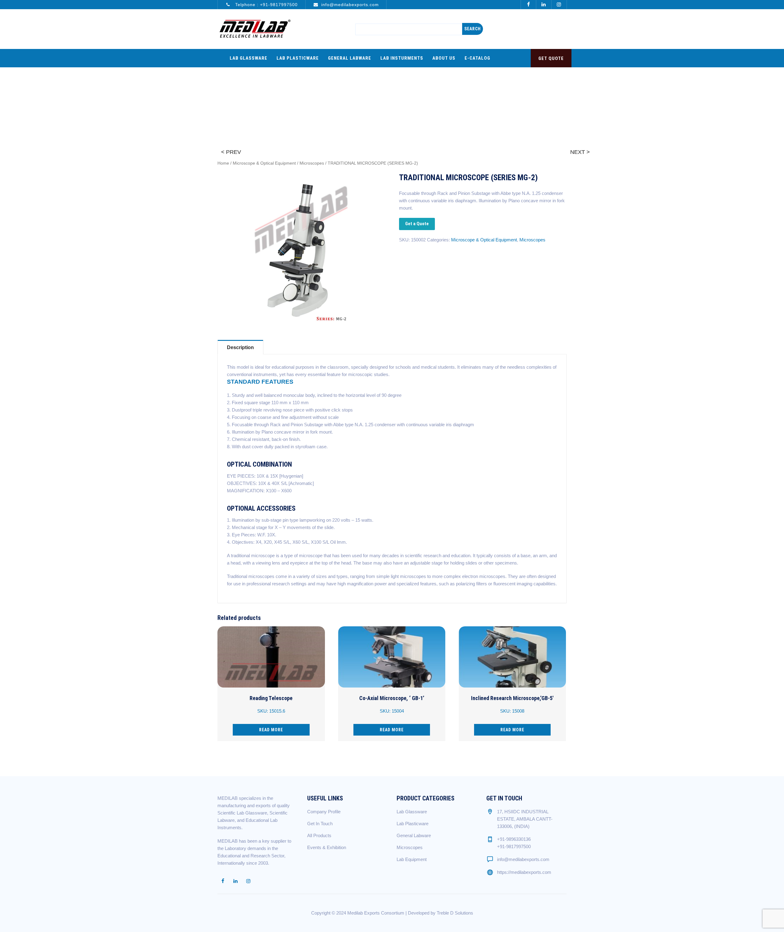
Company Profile (324, 811)
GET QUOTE (551, 58)
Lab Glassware (248, 58)
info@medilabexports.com (350, 4)
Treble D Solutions (455, 912)
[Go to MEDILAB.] (466, 92)
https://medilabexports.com (524, 872)
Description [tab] (240, 347)
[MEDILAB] (254, 29)
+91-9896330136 (514, 839)
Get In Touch (320, 823)
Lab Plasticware (298, 58)
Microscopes (312, 163)
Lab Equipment (412, 859)
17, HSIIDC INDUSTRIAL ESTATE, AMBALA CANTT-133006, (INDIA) (524, 819)
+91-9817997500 (279, 4)
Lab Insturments (401, 58)
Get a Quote (417, 223)
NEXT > (580, 152)
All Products (319, 835)
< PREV (231, 152)
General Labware (349, 58)
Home (223, 163)
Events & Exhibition (326, 847)
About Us (443, 58)
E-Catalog (477, 58)
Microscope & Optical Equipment (264, 163)
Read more (271, 729)
